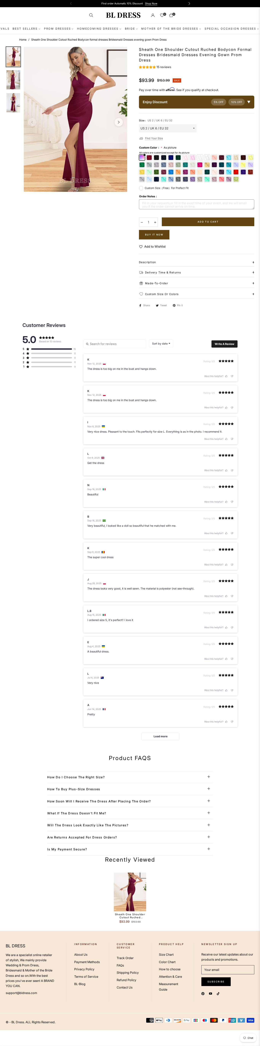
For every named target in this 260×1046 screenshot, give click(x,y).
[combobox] (161, 343)
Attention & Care (170, 976)
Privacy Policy (84, 969)
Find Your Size (154, 138)
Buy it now (154, 234)
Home (22, 39)
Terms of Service (86, 976)
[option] (75, 119)
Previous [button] (32, 122)
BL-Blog (79, 984)
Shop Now (151, 3)
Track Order (125, 958)
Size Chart (166, 954)
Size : (155, 120)
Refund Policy (126, 980)
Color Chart (167, 962)
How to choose (169, 969)
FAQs (120, 965)
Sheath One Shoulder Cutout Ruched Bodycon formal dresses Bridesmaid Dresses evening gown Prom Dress (130, 916)
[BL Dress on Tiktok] (219, 993)
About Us (80, 954)
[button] (91, 15)
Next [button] (119, 122)
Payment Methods (87, 962)
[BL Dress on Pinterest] (202, 993)
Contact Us (124, 987)
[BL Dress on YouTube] (210, 993)
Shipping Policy (128, 972)
